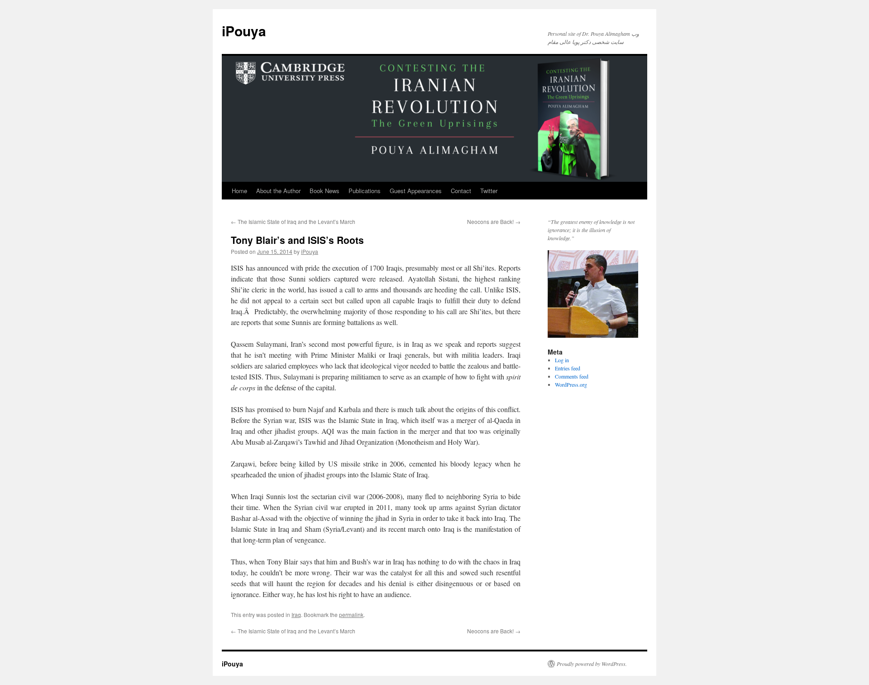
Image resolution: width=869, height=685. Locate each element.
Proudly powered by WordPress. (592, 663)
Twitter (488, 190)
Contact (461, 190)
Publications (365, 190)
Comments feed (571, 376)
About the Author (278, 190)
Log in (562, 360)
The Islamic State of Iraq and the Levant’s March (293, 221)
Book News (324, 190)
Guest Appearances (416, 190)
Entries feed (567, 368)
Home (239, 190)
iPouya (244, 30)
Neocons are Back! (493, 221)
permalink (351, 614)
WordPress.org (571, 384)
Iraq (296, 614)
